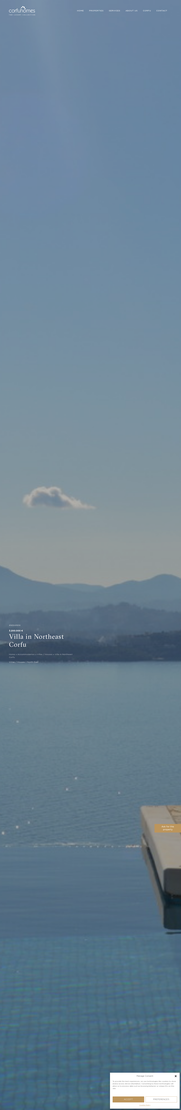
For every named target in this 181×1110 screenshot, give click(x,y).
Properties (96, 11)
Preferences (161, 1099)
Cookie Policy (145, 1105)
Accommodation (26, 654)
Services (114, 11)
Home (80, 11)
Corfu (147, 11)
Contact (161, 11)
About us (132, 11)
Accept (128, 1099)
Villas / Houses (44, 654)
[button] (175, 1076)
